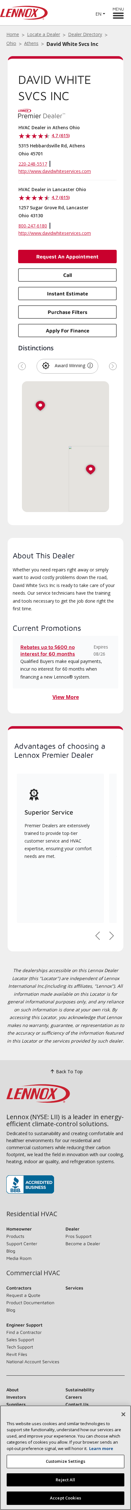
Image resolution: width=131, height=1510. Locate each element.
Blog (10, 1250)
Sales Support (20, 1339)
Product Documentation (30, 1302)
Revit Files (16, 1354)
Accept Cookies (65, 1498)
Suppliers (16, 1404)
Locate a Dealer (43, 34)
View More (65, 697)
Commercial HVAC (33, 1272)
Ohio (11, 43)
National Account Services (32, 1361)
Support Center (21, 1243)
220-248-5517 (32, 164)
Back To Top (69, 1071)
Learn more (101, 1448)
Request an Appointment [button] (67, 256)
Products (15, 1236)
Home (12, 34)
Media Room (18, 1258)
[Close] (123, 1414)
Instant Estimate (67, 293)
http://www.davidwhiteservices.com (54, 171)
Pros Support (79, 1236)
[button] (90, 365)
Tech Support (19, 1347)
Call (67, 275)
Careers (74, 1397)
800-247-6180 (32, 226)
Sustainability (80, 1389)
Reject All (65, 1480)
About (12, 1389)
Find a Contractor (24, 1332)
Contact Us (77, 1404)
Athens (31, 43)
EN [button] (98, 14)
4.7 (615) (61, 135)
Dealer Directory (85, 34)
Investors (16, 1397)
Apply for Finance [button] (67, 330)
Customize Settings (65, 1461)
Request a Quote (23, 1295)
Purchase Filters (67, 312)
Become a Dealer (83, 1243)
